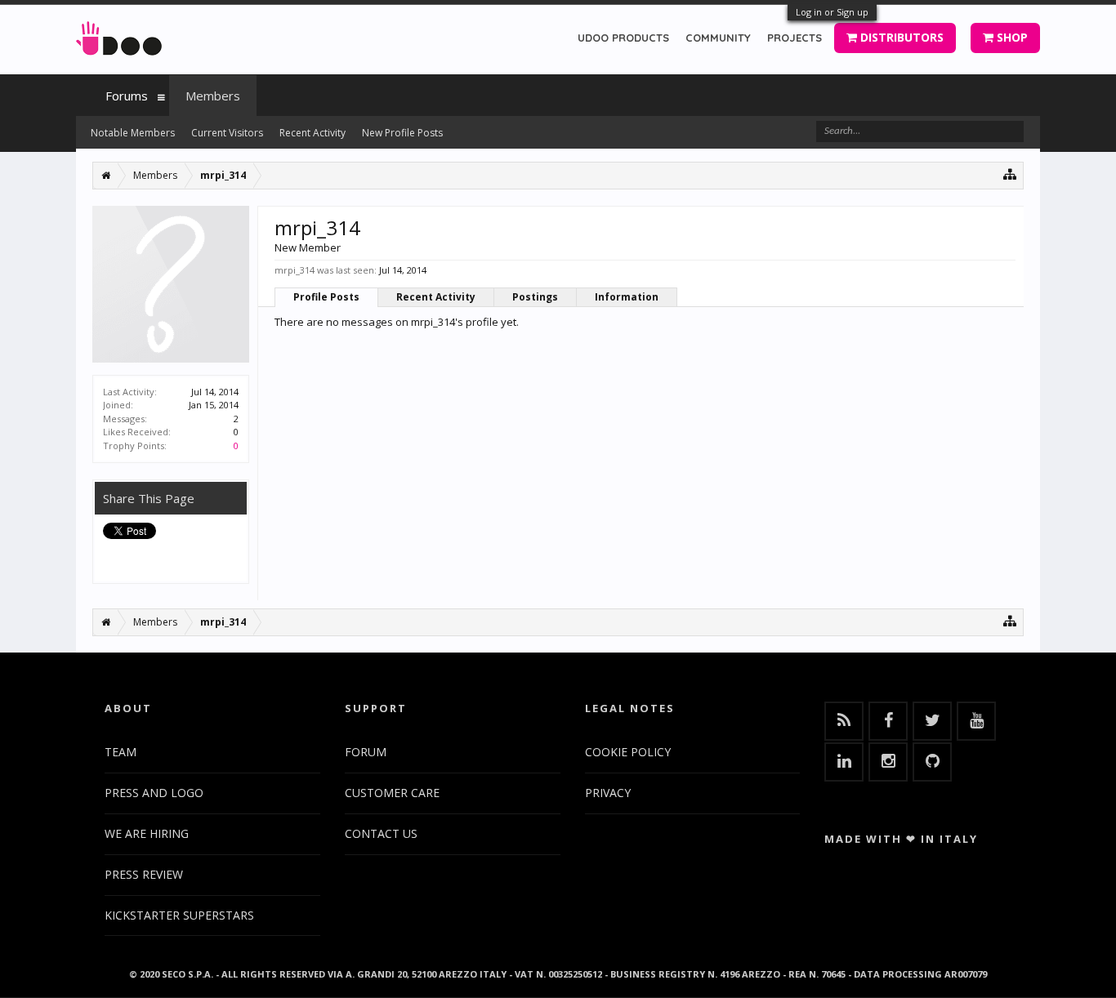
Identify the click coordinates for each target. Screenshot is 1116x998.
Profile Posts (326, 297)
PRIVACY (608, 792)
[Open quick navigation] (1010, 173)
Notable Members (133, 133)
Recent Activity (435, 297)
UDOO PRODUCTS (623, 37)
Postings (535, 297)
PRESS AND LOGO (154, 792)
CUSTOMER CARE (392, 792)
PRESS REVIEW (144, 874)
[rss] (844, 721)
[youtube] (976, 721)
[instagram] (888, 762)
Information (626, 297)
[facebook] (888, 721)
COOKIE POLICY (628, 752)
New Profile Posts (402, 133)
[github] (932, 762)
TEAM (120, 752)
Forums (126, 95)
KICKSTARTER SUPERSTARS (179, 915)
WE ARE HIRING (147, 833)
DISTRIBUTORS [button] (900, 37)
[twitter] (932, 721)
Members (212, 95)
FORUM (365, 752)
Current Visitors (227, 133)
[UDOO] (119, 35)
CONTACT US (381, 833)
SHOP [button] (1010, 37)
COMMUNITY (718, 37)
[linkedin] (844, 762)
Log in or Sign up (832, 12)
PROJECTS (794, 37)
